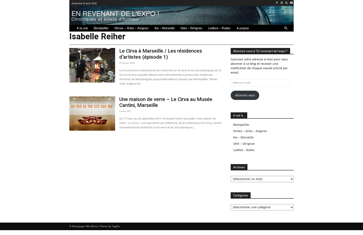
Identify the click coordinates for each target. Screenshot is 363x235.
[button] (286, 28)
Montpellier (241, 125)
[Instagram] (281, 3)
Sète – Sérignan (244, 144)
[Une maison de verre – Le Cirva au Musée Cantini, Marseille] (92, 113)
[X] (286, 3)
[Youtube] (291, 3)
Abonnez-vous (245, 95)
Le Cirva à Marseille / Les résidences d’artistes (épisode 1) (160, 54)
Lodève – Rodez (244, 150)
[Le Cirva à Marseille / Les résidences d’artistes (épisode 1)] (92, 65)
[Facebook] (277, 3)
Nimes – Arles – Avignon (250, 131)
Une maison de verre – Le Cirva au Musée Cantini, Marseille (165, 102)
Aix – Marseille (243, 137)
